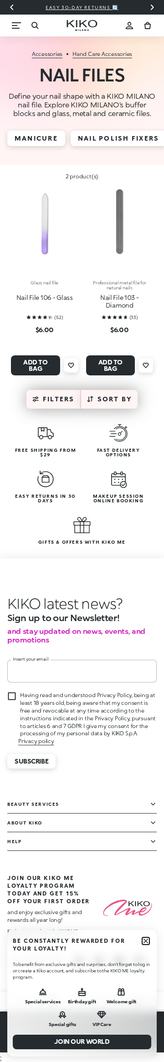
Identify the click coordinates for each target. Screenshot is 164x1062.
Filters (59, 399)
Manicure (36, 138)
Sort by (115, 399)
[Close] (145, 941)
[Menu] (16, 25)
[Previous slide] (11, 7)
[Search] (35, 25)
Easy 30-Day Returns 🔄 (82, 7)
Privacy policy (36, 741)
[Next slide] (152, 7)
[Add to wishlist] (71, 365)
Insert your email (31, 659)
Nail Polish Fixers (118, 138)
